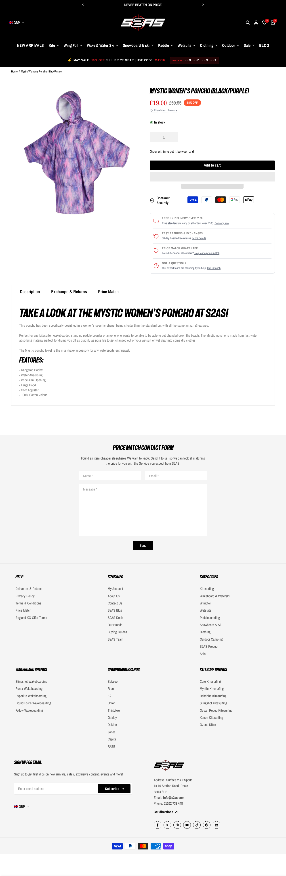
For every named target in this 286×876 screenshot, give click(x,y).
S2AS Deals (116, 617)
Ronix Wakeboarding (28, 688)
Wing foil (205, 603)
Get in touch (214, 268)
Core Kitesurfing (210, 681)
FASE (111, 746)
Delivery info (221, 223)
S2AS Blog (115, 610)
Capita (112, 739)
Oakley (112, 717)
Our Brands (115, 624)
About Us (114, 596)
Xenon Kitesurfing (211, 717)
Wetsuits (205, 610)
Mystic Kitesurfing (212, 688)
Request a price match (206, 253)
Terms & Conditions (28, 603)
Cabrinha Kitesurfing (213, 695)
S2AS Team (115, 639)
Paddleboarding (210, 617)
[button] (212, 176)
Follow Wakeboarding (29, 710)
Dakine (112, 724)
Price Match (108, 292)
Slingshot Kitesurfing (213, 703)
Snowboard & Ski (211, 624)
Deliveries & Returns (28, 588)
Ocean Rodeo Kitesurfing (216, 710)
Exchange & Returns (69, 292)
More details (199, 238)
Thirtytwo (114, 710)
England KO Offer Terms (31, 617)
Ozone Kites (208, 724)
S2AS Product (209, 646)
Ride (111, 688)
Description (30, 292)
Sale (203, 653)
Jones (112, 732)
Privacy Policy (25, 596)
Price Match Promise (165, 110)
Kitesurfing (207, 588)
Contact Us (115, 603)
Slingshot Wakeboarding (31, 681)
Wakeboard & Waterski (215, 596)
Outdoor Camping (211, 639)
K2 (109, 695)
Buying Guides (117, 631)
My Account (115, 588)
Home (14, 71)
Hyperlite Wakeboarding (30, 695)
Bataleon (113, 681)
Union (111, 703)
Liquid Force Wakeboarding (33, 703)
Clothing (205, 631)
